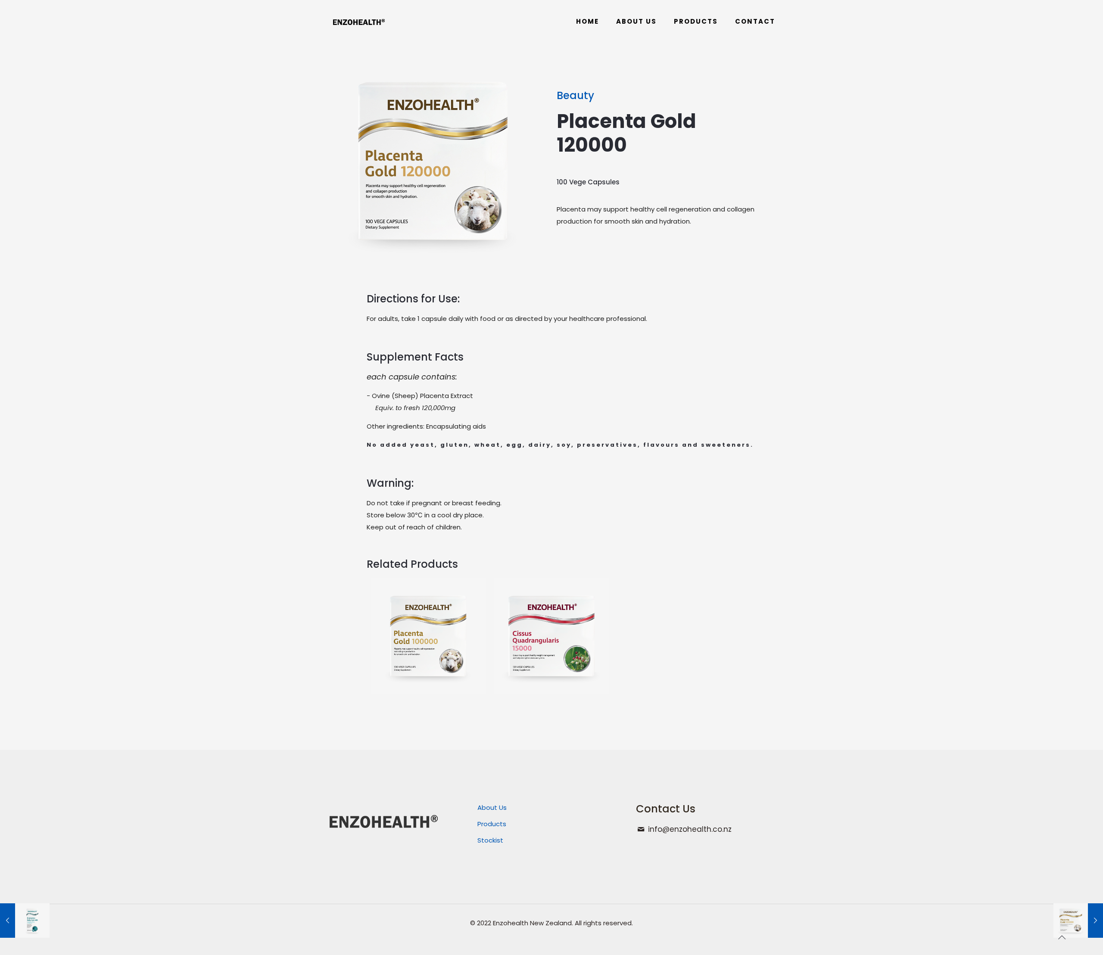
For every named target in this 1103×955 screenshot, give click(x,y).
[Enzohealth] (359, 21)
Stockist (490, 840)
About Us (492, 807)
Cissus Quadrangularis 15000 (550, 612)
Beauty (575, 95)
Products (491, 823)
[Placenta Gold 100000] (1078, 920)
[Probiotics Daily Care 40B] (25, 920)
